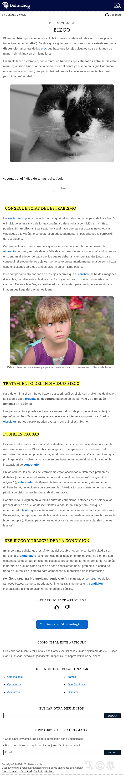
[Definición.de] (16, 6)
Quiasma (73, 692)
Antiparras (13, 692)
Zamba (72, 676)
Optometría (14, 684)
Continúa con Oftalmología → (62, 624)
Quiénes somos (10, 771)
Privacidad (26, 771)
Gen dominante (77, 684)
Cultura (10, 14)
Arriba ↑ (49, 771)
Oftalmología (15, 676)
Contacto (38, 771)
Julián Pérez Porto (32, 651)
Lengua (21, 14)
